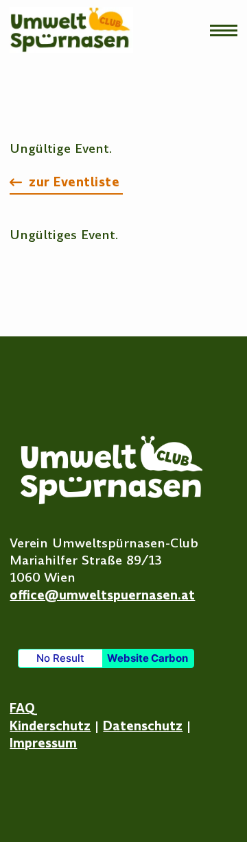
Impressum (43, 743)
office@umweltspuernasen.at (102, 595)
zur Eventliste (74, 181)
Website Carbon (147, 658)
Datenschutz (143, 725)
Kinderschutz (50, 725)
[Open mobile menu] (223, 30)
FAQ (22, 708)
